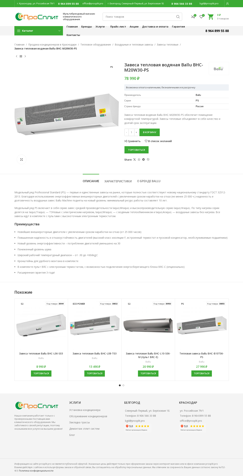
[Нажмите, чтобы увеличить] (21, 159)
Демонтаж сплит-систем (84, 428)
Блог (72, 435)
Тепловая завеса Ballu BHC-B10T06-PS (202, 355)
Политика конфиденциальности (36, 470)
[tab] (91, 179)
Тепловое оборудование (95, 44)
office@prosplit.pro (92, 3)
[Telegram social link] (143, 159)
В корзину (149, 132)
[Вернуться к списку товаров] (21, 56)
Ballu (41, 358)
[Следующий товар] (25, 56)
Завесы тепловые (167, 44)
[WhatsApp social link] (139, 159)
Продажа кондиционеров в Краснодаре (52, 44)
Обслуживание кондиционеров (88, 416)
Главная (19, 44)
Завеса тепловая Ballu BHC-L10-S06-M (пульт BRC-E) (148, 355)
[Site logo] (36, 16)
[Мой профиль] (227, 3)
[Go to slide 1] (120, 385)
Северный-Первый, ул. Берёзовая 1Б (147, 410)
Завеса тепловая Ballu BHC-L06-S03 (41, 353)
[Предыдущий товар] (16, 56)
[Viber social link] (148, 159)
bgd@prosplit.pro (209, 3)
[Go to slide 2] (123, 385)
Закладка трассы (79, 422)
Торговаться (136, 149)
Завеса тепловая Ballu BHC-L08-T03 (95, 353)
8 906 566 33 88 (181, 3)
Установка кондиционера (84, 410)
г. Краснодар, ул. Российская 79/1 (35, 3)
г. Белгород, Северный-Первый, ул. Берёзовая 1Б (136, 3)
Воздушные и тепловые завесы (134, 44)
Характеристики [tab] (118, 181)
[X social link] (134, 159)
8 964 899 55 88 (68, 3)
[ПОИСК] (178, 17)
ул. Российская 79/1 (192, 410)
